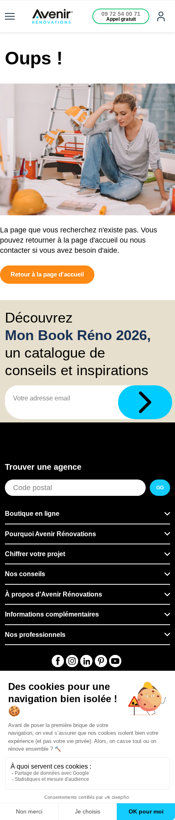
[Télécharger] (145, 402)
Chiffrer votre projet (35, 553)
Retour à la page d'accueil (47, 274)
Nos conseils (25, 573)
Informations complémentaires (52, 614)
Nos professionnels (35, 634)
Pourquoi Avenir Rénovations (50, 533)
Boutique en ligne (32, 513)
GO (160, 488)
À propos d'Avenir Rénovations (53, 594)
